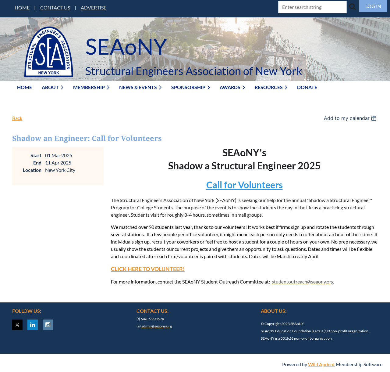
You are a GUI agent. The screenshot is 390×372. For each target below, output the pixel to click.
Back (17, 118)
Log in (373, 6)
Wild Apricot (321, 364)
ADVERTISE (93, 7)
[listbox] (351, 118)
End (37, 162)
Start (35, 155)
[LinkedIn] (32, 325)
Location (32, 170)
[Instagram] (48, 325)
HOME (22, 7)
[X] (17, 325)
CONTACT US (55, 7)
